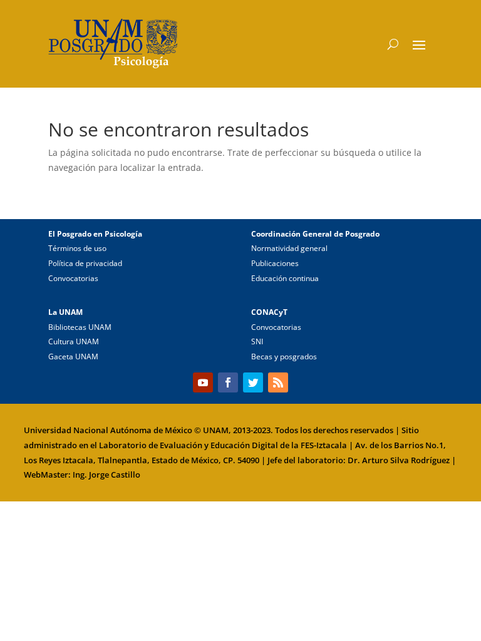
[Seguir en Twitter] (253, 382)
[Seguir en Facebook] (228, 382)
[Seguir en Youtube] (203, 382)
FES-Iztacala (324, 445)
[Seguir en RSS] (278, 382)
